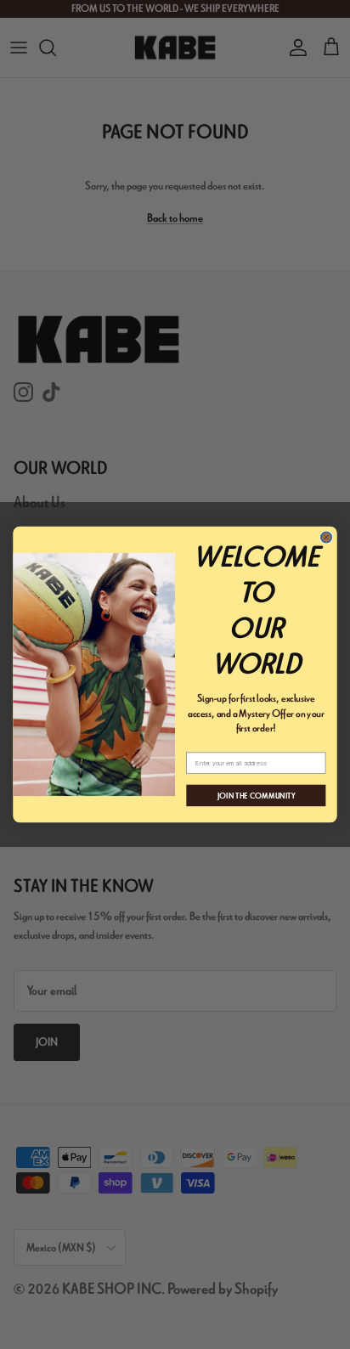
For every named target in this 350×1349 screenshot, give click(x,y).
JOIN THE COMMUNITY (256, 795)
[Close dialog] (326, 537)
